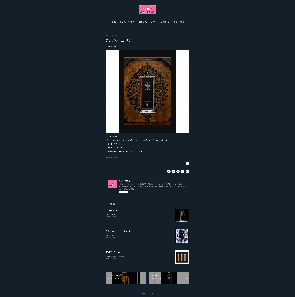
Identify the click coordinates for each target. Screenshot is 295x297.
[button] (113, 21)
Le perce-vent (110, 214)
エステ (153, 22)
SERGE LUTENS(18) (111, 157)
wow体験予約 (165, 22)
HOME (113, 22)
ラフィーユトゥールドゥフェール (118, 231)
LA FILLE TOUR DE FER (113, 235)
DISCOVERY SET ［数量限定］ (116, 256)
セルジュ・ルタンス (127, 22)
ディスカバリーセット (114, 252)
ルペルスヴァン (111, 210)
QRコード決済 (179, 22)
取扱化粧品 (143, 22)
